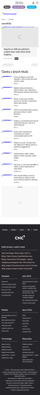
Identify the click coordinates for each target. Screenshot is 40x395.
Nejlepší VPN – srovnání (8, 355)
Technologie (7, 339)
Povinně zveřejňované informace (20, 390)
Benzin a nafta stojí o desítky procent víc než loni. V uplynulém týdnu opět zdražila (25, 101)
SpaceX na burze (6, 344)
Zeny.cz (4, 19)
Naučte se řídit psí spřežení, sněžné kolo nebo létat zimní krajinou (17, 52)
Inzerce (22, 230)
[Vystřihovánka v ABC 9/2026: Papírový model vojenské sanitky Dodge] (7, 157)
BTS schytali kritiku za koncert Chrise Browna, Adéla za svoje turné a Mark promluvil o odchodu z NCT (26, 178)
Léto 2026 (26, 276)
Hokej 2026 (25, 321)
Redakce (13, 230)
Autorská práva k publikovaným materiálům (20, 378)
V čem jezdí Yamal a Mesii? (9, 287)
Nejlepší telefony (6, 347)
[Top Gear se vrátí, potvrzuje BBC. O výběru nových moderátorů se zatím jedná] (7, 168)
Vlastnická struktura (25, 385)
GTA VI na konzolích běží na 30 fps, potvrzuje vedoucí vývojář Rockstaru (26, 112)
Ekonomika (27, 339)
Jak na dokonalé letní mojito (29, 300)
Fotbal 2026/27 (26, 318)
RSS (28, 230)
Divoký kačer (5, 331)
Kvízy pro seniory (6, 289)
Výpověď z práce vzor (7, 328)
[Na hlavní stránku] (20, 2)
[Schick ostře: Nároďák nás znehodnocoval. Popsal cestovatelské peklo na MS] (7, 135)
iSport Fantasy (12, 256)
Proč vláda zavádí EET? (8, 323)
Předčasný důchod (27, 344)
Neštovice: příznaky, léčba (9, 284)
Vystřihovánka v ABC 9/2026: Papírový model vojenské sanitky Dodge (25, 156)
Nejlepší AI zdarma (7, 349)
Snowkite (11, 19)
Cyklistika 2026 (26, 331)
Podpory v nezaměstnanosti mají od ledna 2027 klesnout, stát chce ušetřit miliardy (26, 123)
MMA (24, 315)
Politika (5, 310)
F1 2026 (24, 326)
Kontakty (5, 230)
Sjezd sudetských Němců (8, 320)
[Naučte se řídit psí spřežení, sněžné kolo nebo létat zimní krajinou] (20, 37)
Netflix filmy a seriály (7, 358)
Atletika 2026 (26, 329)
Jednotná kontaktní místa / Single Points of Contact (20, 387)
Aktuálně (5, 276)
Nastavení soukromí (13, 385)
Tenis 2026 (25, 323)
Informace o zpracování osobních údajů (16, 383)
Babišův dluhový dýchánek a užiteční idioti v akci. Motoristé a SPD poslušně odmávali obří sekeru (26, 90)
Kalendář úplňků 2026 (8, 292)
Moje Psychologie (8, 253)
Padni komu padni (6, 325)
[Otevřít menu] (37, 3)
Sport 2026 (27, 310)
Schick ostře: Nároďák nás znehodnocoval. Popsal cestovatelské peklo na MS (23, 134)
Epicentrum (5, 281)
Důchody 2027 (26, 349)
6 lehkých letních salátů (28, 303)
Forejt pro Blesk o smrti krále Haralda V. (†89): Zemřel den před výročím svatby (25, 79)
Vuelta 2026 (28, 268)
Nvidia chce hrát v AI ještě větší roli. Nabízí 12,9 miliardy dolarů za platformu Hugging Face (25, 145)
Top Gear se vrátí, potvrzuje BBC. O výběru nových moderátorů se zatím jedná (26, 167)
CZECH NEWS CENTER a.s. (27, 370)
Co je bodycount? (6, 295)
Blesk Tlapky (19, 253)
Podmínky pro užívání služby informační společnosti (20, 380)
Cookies (31, 383)
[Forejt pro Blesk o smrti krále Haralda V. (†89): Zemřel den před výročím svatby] (7, 80)
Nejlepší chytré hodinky (8, 352)
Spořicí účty (25, 347)
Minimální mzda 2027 (28, 352)
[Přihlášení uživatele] (33, 3)
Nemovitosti (11, 259)
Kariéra (35, 230)
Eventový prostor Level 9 (21, 265)
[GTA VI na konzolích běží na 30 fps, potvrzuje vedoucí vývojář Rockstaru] (7, 113)
